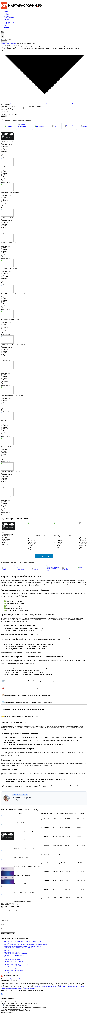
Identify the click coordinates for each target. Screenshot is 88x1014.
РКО (5, 25)
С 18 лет (41, 103)
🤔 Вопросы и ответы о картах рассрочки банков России (21, 716)
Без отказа (36, 103)
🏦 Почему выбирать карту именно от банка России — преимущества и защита (29, 681)
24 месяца (8, 103)
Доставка (3, 109)
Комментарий (5, 920)
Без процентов (15, 103)
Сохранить (10, 1012)
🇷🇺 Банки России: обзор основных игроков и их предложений (23, 688)
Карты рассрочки (9, 19)
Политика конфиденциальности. (44, 986)
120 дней (46, 103)
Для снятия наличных (63, 103)
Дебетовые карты (9, 22)
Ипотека (6, 16)
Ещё (2, 31)
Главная (3, 43)
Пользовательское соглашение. (64, 986)
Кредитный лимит (6, 106)
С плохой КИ (29, 103)
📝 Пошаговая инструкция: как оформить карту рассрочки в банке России (27, 702)
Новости (6, 28)
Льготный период (6, 108)
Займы (6, 11)
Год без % (22, 103)
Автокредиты (8, 14)
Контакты (76, 986)
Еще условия (4, 111)
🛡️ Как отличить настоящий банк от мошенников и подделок (23, 709)
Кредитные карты (9, 20)
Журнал (6, 27)
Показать (3, 116)
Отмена (3, 1012)
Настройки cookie (29, 988)
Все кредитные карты (44, 556)
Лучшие (3, 103)
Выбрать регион (5, 112)
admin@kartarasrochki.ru (15, 979)
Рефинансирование (9, 17)
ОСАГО (6, 24)
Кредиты (6, 13)
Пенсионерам (53, 103)
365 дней (72, 103)
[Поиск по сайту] (2, 33)
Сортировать (4, 114)
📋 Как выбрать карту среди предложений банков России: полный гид (26, 695)
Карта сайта (18, 988)
